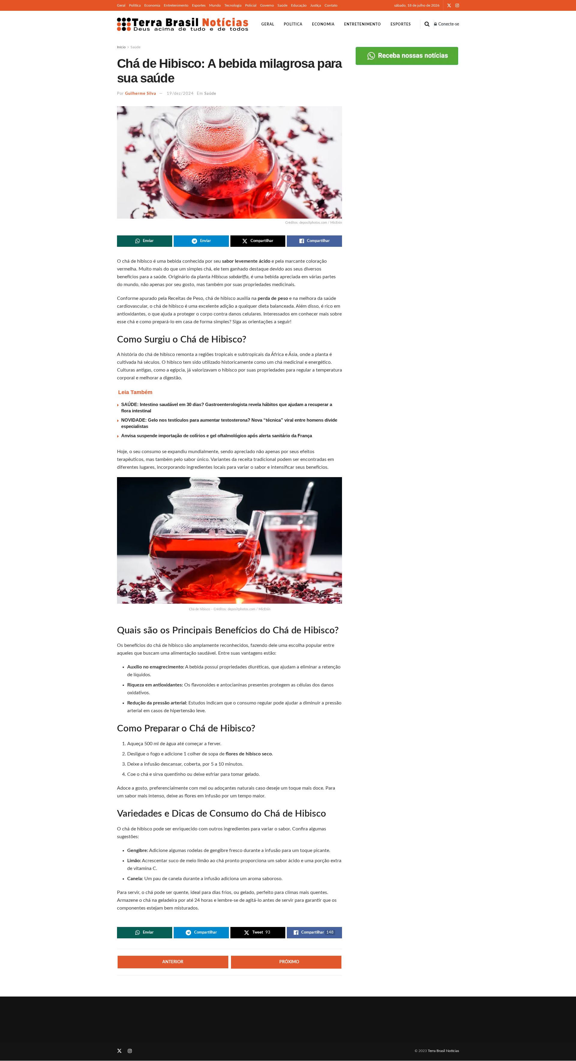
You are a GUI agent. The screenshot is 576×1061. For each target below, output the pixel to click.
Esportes (199, 5)
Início (121, 47)
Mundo (215, 5)
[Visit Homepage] (182, 24)
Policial (250, 5)
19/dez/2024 (180, 94)
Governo (267, 5)
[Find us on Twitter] (449, 5)
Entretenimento (176, 5)
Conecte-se (448, 24)
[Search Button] (427, 24)
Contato (331, 5)
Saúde (282, 5)
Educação (299, 5)
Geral (121, 5)
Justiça (315, 5)
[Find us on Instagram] (457, 5)
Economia (152, 5)
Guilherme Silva (140, 94)
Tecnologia (233, 5)
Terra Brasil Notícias (443, 1051)
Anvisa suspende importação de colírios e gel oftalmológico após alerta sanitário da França (216, 435)
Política (135, 5)
